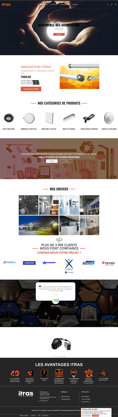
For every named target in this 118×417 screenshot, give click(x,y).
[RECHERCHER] (108, 4)
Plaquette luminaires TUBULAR (31, 89)
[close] (110, 409)
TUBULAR (26, 77)
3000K (34, 80)
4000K (37, 80)
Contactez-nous (44, 400)
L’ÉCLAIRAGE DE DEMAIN (59, 21)
